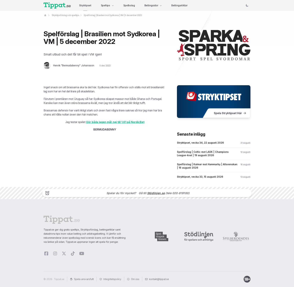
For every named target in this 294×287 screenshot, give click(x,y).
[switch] (247, 5)
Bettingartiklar (179, 5)
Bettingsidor (151, 5)
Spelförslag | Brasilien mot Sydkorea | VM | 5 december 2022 (113, 15)
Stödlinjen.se (156, 193)
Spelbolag (129, 5)
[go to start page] (45, 15)
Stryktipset (85, 5)
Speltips (105, 5)
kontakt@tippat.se (159, 279)
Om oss (135, 279)
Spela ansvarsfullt (84, 279)
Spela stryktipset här (228, 113)
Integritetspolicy (112, 279)
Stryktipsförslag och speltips (65, 15)
